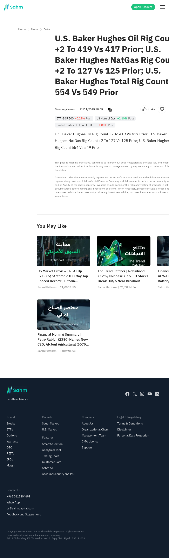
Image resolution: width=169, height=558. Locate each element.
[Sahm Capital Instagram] (142, 394)
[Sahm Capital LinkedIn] (157, 394)
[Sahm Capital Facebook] (127, 394)
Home (22, 29)
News (35, 29)
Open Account (143, 7)
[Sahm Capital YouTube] (150, 394)
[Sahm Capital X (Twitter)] (135, 394)
